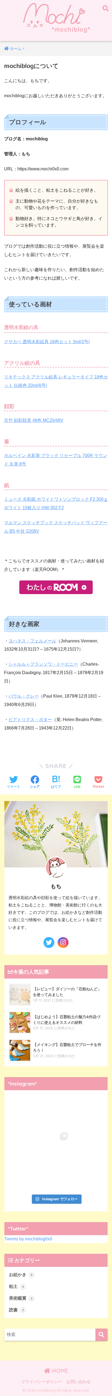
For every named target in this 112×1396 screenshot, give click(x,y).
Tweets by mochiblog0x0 (28, 1239)
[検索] (101, 1335)
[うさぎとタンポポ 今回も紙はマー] (87, 1144)
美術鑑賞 (21, 1298)
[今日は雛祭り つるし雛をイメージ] (56, 1175)
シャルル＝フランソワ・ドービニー (43, 664)
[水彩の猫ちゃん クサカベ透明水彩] (24, 1144)
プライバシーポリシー (41, 1382)
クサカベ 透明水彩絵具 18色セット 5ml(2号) (47, 341)
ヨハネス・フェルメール (32, 641)
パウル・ (23, 696)
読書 (16, 1310)
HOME (59, 1370)
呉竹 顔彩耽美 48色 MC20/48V (33, 420)
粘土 (16, 1286)
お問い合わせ (78, 1382)
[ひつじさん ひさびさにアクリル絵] (24, 1175)
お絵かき (21, 1274)
